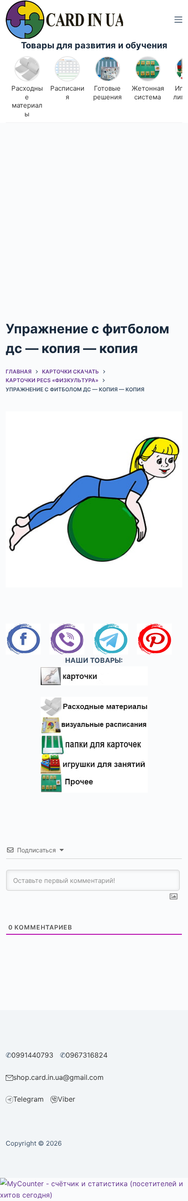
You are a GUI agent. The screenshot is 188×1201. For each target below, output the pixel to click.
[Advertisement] (94, 221)
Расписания (67, 92)
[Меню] (178, 20)
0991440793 (32, 1055)
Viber (66, 1099)
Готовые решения (107, 92)
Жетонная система (148, 92)
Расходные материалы (27, 101)
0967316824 (87, 1055)
